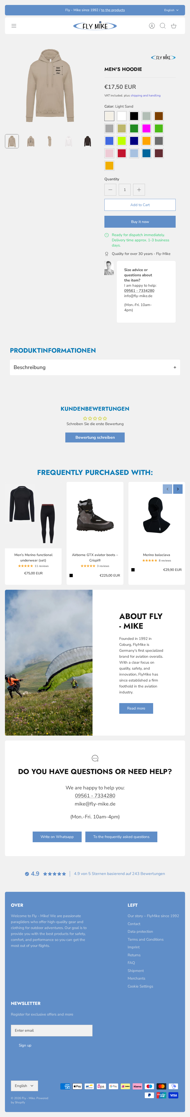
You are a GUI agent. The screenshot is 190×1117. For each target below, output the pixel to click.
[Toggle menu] (16, 26)
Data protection (140, 931)
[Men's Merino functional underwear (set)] (33, 515)
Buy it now (140, 221)
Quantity (111, 179)
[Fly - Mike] (95, 26)
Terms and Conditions (146, 939)
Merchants (136, 978)
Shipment (136, 970)
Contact (134, 923)
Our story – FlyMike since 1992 (153, 915)
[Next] (178, 489)
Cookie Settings (140, 986)
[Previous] (167, 489)
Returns (134, 955)
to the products (113, 10)
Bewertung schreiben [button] (95, 437)
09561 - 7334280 (139, 290)
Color (118, 106)
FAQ (131, 962)
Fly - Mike (28, 1098)
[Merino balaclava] (156, 515)
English (169, 10)
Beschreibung (95, 367)
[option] (50, 84)
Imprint (134, 947)
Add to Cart (140, 204)
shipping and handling (146, 95)
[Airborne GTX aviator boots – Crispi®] (95, 515)
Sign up (25, 1045)
